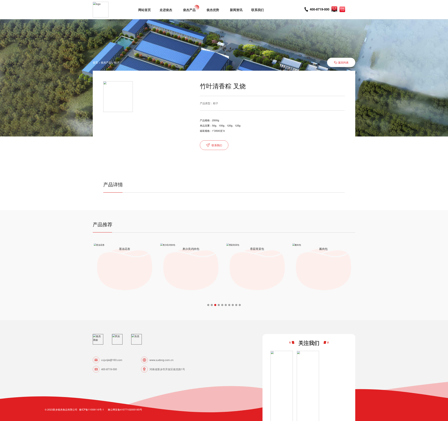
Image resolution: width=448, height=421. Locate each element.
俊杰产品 (189, 10)
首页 (95, 62)
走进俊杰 (166, 10)
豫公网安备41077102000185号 (125, 409)
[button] (208, 305)
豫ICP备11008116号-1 (91, 409)
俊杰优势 (212, 10)
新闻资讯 (236, 10)
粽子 (116, 62)
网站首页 (144, 10)
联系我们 (257, 10)
